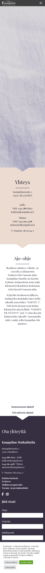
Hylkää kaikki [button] (10, 567)
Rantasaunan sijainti (22, 406)
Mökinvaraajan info (12, 484)
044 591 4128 (25, 221)
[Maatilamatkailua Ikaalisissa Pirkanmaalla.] (8, 3)
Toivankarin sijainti (22, 412)
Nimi (4, 510)
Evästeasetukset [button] (11, 562)
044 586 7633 (25, 208)
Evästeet (6, 481)
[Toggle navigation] (41, 3)
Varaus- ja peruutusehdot (15, 487)
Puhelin (6, 521)
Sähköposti (8, 532)
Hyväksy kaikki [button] (26, 562)
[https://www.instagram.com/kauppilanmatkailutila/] (7, 494)
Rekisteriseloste (10, 478)
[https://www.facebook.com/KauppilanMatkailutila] (3, 494)
